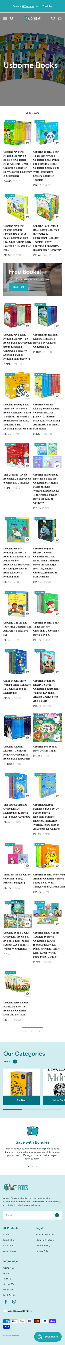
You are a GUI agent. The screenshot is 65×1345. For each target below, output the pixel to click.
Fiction (6, 1234)
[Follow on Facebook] (5, 1301)
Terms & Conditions (45, 1234)
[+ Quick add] (27, 143)
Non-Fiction (9, 1240)
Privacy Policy (43, 1251)
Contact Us (8, 1268)
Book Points (9, 1295)
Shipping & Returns (45, 1240)
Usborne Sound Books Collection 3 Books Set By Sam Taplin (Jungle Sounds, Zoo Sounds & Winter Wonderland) (16, 940)
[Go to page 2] (39, 1031)
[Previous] (3, 6)
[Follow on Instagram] (14, 1301)
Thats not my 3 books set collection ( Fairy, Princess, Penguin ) (17, 878)
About (6, 1273)
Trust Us (7, 1278)
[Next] (61, 6)
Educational (9, 1245)
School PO (8, 1284)
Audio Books (9, 1251)
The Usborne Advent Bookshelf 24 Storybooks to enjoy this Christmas (17, 478)
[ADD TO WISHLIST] (7, 122)
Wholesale (8, 1289)
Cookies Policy (43, 1245)
